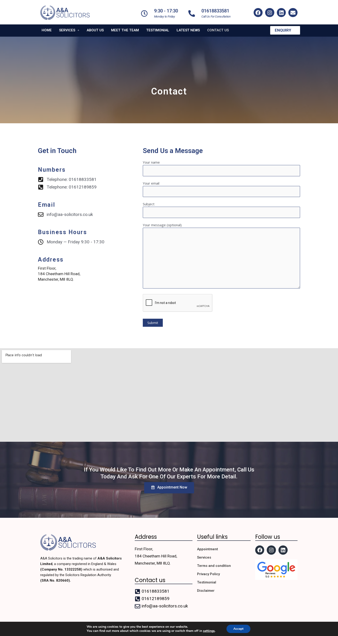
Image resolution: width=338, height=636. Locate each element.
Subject (149, 204)
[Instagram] (269, 12)
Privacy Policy (208, 574)
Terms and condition (214, 566)
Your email (151, 183)
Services (67, 30)
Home (47, 30)
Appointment (207, 549)
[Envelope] (293, 12)
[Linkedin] (281, 12)
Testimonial (157, 30)
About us (95, 30)
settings (209, 631)
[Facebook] (258, 12)
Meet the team (125, 30)
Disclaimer (206, 591)
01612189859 (155, 598)
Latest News (188, 30)
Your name (151, 162)
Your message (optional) (162, 225)
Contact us (218, 30)
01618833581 (215, 11)
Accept (238, 629)
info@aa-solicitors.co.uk (165, 606)
